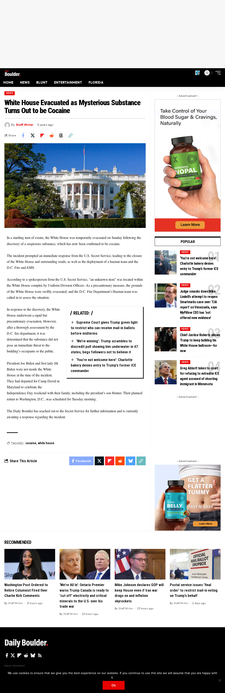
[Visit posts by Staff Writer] (7, 125)
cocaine (30, 443)
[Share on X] (32, 135)
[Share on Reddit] (51, 135)
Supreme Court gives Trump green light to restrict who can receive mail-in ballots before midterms (104, 327)
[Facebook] (6, 655)
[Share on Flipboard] (42, 135)
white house (46, 443)
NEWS (9, 93)
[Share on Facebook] (23, 135)
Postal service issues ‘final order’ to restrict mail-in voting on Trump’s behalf (194, 590)
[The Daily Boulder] (12, 72)
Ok (113, 685)
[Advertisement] (112, 34)
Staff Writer (24, 125)
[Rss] (39, 655)
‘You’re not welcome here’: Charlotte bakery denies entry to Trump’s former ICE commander (103, 365)
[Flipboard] (19, 655)
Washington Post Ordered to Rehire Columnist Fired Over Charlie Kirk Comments (26, 590)
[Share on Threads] (60, 135)
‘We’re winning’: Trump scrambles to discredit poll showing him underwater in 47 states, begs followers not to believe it (104, 346)
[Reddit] (26, 655)
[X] (12, 655)
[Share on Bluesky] (130, 460)
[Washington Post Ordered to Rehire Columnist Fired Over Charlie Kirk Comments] (29, 564)
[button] (197, 73)
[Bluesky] (32, 655)
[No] (219, 680)
